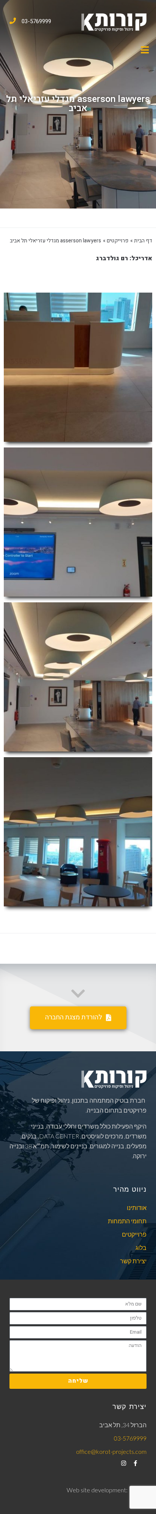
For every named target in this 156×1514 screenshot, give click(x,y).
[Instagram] (123, 1463)
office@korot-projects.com (111, 1451)
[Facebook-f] (135, 1463)
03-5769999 (36, 21)
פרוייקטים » (115, 241)
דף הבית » (141, 241)
